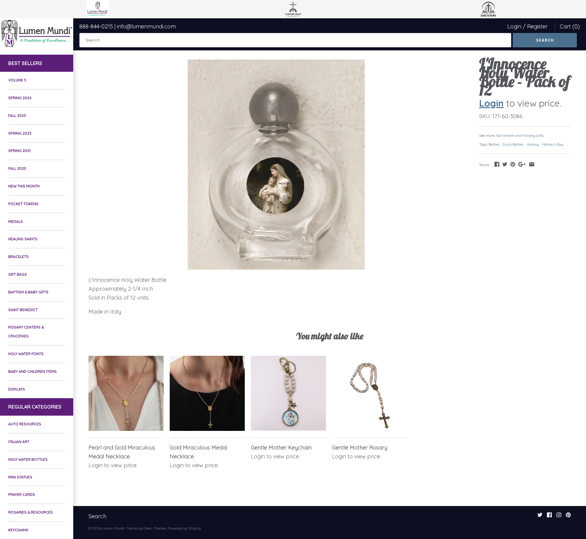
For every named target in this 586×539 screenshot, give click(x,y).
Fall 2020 (17, 168)
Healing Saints (23, 239)
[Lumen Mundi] (36, 33)
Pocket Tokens (23, 204)
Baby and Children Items (32, 371)
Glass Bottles (512, 144)
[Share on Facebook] (496, 164)
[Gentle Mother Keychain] (288, 393)
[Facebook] (549, 517)
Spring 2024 (19, 98)
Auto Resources (24, 424)
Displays (16, 389)
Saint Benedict (23, 310)
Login (514, 26)
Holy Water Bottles (28, 459)
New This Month (24, 186)
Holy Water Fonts (26, 353)
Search (97, 516)
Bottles (494, 144)
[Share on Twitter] (504, 164)
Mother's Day (552, 144)
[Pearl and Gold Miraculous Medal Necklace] (126, 393)
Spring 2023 (19, 133)
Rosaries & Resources (30, 512)
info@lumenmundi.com (146, 26)
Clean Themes (155, 528)
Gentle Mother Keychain (281, 447)
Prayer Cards (21, 494)
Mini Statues (20, 477)
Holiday (532, 144)
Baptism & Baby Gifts (28, 292)
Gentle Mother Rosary (359, 447)
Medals (15, 221)
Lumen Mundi (113, 528)
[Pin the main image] (512, 164)
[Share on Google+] (522, 164)
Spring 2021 (19, 150)
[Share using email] (532, 164)
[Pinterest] (568, 517)
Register (537, 26)
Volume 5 (17, 80)
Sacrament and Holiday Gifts (520, 135)
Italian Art (18, 441)
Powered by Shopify (184, 528)
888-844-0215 (96, 26)
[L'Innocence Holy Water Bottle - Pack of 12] (276, 165)
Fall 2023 (17, 115)
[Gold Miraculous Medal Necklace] (207, 393)
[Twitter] (539, 517)
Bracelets (18, 256)
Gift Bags (17, 274)
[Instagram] (558, 517)
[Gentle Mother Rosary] (369, 393)
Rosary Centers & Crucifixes (26, 331)
